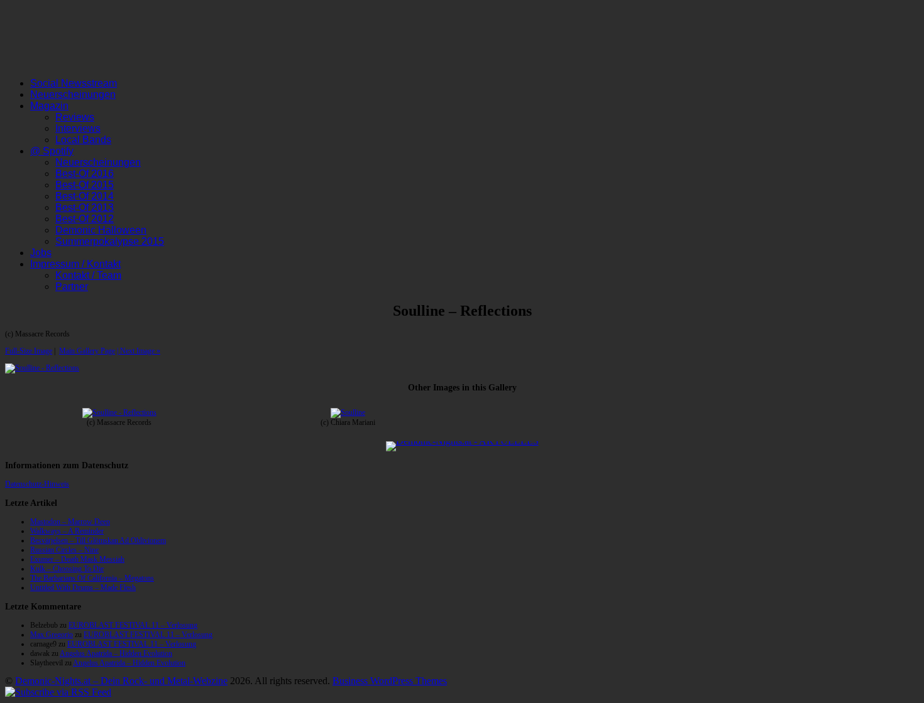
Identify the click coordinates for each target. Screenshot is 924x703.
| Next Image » (138, 350)
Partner (71, 286)
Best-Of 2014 (84, 196)
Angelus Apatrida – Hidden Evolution (116, 653)
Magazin (49, 105)
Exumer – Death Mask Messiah (77, 559)
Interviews (78, 128)
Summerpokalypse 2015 (109, 241)
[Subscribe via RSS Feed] (58, 692)
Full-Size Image (28, 350)
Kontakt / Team (88, 275)
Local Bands (83, 139)
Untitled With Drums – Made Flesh (83, 587)
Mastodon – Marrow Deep (70, 521)
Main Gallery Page (87, 350)
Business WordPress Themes (390, 680)
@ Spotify (52, 151)
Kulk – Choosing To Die (67, 568)
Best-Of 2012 (84, 218)
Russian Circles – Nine (64, 549)
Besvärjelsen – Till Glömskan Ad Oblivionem (98, 540)
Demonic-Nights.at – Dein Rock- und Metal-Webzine (121, 680)
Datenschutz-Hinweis (37, 484)
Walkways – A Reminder (67, 531)
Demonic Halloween (100, 230)
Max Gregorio (51, 634)
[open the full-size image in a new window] (42, 367)
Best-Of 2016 (84, 173)
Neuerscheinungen (73, 94)
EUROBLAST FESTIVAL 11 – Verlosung (133, 625)
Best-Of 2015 (84, 185)
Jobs (41, 252)
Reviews (74, 117)
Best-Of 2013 (84, 207)
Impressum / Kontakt (75, 264)
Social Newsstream (73, 83)
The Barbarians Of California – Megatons (92, 578)
